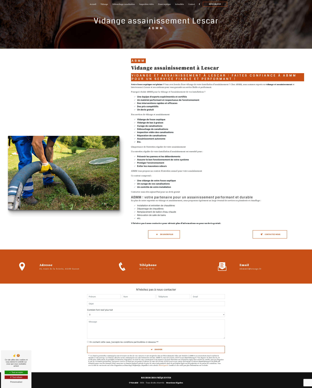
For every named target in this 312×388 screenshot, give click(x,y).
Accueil (93, 4)
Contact (191, 4)
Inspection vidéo (146, 4)
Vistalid (134, 383)
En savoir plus (166, 234)
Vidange (104, 4)
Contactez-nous (272, 234)
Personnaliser (16, 382)
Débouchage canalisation (123, 4)
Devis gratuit (215, 4)
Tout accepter (17, 372)
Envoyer (158, 349)
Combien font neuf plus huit (100, 310)
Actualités (179, 4)
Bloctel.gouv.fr (163, 365)
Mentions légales (174, 383)
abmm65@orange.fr (250, 269)
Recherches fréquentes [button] (156, 377)
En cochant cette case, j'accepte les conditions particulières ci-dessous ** (124, 342)
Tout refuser (17, 377)
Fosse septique (164, 4)
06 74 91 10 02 (146, 269)
